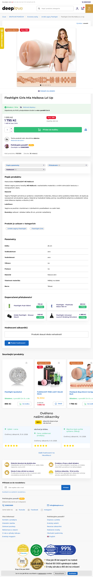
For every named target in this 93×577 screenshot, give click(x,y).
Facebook (34, 510)
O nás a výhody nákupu (11, 533)
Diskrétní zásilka (8, 523)
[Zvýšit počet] (11, 128)
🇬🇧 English (51, 536)
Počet (7, 129)
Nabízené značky (53, 530)
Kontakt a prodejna (9, 520)
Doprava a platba (53, 520)
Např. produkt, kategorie (51, 8)
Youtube (22, 510)
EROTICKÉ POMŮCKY (16, 17)
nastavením (42, 573)
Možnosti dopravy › (29, 107)
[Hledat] (39, 8)
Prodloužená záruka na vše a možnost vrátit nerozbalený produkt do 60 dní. (26, 474)
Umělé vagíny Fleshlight (49, 17)
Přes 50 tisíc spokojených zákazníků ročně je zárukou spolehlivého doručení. (70, 474)
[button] (89, 8)
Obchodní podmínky (55, 533)
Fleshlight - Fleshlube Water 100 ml (64, 305)
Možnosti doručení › (17, 140)
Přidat (41, 307)
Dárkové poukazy (8, 526)
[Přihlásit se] (77, 8)
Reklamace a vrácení (10, 530)
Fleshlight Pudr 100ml (22, 305)
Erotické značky (32, 17)
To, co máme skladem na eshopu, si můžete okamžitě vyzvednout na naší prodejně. (70, 466)
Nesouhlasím (59, 573)
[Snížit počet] (11, 131)
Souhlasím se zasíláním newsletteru (13, 492)
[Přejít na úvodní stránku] (12, 8)
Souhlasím (72, 573)
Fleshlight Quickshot (13, 392)
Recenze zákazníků (54, 526)
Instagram (48, 510)
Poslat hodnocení (17, 343)
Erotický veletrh (53, 523)
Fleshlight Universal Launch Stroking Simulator (66, 316)
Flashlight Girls (37, 228)
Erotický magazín (8, 536)
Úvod (4, 17)
